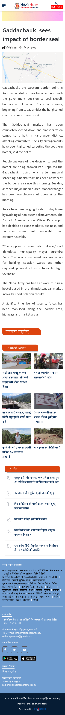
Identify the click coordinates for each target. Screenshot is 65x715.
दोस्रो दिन (43, 577)
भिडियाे (33, 583)
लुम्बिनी (47, 590)
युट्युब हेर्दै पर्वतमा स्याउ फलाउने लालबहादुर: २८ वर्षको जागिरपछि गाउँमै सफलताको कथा (36, 480)
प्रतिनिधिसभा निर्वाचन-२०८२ (50, 570)
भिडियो (39, 593)
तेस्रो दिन (6, 580)
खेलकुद (56, 593)
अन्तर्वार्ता (40, 587)
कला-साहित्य (8, 597)
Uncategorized (10, 570)
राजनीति (26, 600)
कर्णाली (23, 590)
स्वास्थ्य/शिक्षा (8, 600)
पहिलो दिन (53, 577)
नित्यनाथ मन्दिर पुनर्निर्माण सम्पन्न (30, 519)
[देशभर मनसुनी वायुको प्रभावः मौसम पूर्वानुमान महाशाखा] (48, 401)
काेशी (15, 590)
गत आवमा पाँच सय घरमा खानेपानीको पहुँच (47, 375)
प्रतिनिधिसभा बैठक (10, 587)
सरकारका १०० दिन (28, 570)
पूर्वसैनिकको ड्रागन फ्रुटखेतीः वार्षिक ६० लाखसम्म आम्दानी (16, 452)
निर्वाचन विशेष (44, 583)
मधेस (31, 590)
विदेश (18, 600)
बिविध (54, 583)
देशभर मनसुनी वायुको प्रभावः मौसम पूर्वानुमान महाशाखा (45, 417)
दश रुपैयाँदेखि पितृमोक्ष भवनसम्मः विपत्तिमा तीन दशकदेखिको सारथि (36, 548)
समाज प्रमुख (21, 597)
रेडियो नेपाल (11, 48)
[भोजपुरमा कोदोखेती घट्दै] (48, 436)
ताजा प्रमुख (33, 597)
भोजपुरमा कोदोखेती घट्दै (47, 447)
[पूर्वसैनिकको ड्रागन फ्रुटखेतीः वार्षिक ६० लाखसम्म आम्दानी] (16, 436)
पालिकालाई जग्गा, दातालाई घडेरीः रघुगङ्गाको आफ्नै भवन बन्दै (16, 417)
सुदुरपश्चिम (6, 590)
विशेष (55, 597)
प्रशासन (30, 593)
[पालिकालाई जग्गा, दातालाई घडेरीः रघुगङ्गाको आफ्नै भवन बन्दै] (16, 401)
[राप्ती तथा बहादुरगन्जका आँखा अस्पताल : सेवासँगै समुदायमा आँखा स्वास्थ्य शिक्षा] (16, 361)
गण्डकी (39, 590)
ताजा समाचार (45, 597)
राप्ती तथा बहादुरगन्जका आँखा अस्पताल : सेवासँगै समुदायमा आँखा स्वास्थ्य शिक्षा (15, 380)
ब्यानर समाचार (39, 580)
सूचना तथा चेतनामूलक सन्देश (14, 583)
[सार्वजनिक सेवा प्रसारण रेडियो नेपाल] (26, 5)
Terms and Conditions (36, 704)
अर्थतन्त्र (47, 593)
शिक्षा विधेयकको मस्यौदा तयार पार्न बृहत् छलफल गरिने (35, 506)
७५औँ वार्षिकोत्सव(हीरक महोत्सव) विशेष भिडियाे (24, 573)
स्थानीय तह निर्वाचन (17, 593)
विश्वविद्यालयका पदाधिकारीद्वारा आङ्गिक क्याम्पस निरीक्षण (34, 532)
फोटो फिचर (51, 587)
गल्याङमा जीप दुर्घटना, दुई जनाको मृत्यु (34, 493)
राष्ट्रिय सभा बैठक (28, 587)
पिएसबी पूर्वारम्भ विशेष (21, 580)
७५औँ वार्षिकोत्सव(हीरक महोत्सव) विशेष (19, 577)
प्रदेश (4, 593)
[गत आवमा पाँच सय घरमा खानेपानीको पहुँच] (48, 361)
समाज (35, 600)
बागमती (56, 590)
